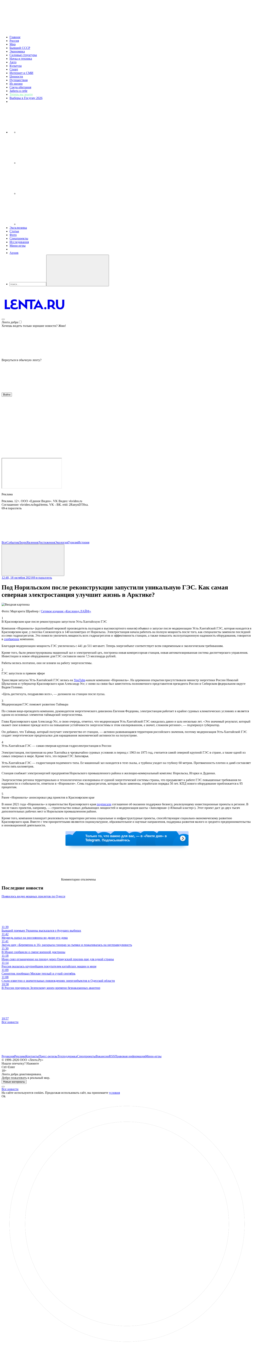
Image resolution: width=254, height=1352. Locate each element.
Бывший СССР (20, 48)
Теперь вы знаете (21, 94)
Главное (15, 37)
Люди (22, 542)
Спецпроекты (19, 238)
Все (4, 542)
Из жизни (16, 83)
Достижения (46, 542)
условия (114, 1092)
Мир (13, 44)
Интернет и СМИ (21, 73)
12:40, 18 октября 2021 (17, 577)
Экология (61, 542)
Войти (6, 394)
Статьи (14, 231)
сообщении (11, 639)
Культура (16, 65)
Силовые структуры (23, 55)
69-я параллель (42, 577)
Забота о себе (18, 91)
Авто (13, 62)
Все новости (10, 1022)
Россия (14, 40)
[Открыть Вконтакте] (47, 132)
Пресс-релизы (48, 1056)
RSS (112, 1056)
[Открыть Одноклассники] (47, 193)
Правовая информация (130, 1056)
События (13, 542)
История (83, 542)
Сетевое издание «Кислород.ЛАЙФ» (66, 611)
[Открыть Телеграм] (47, 163)
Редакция (8, 1056)
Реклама (19, 1056)
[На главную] (34, 318)
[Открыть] (47, 224)
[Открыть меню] (3, 319)
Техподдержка (67, 1056)
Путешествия (19, 80)
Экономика (17, 51)
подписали (104, 804)
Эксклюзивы (18, 227)
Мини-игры (18, 245)
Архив (14, 252)
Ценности (16, 76)
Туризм (73, 542)
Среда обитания (20, 87)
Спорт (14, 69)
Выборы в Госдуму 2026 (26, 98)
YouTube (79, 680)
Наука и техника (21, 58)
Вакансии (102, 1056)
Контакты (32, 1056)
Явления (32, 542)
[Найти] (77, 270)
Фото (13, 235)
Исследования (19, 242)
